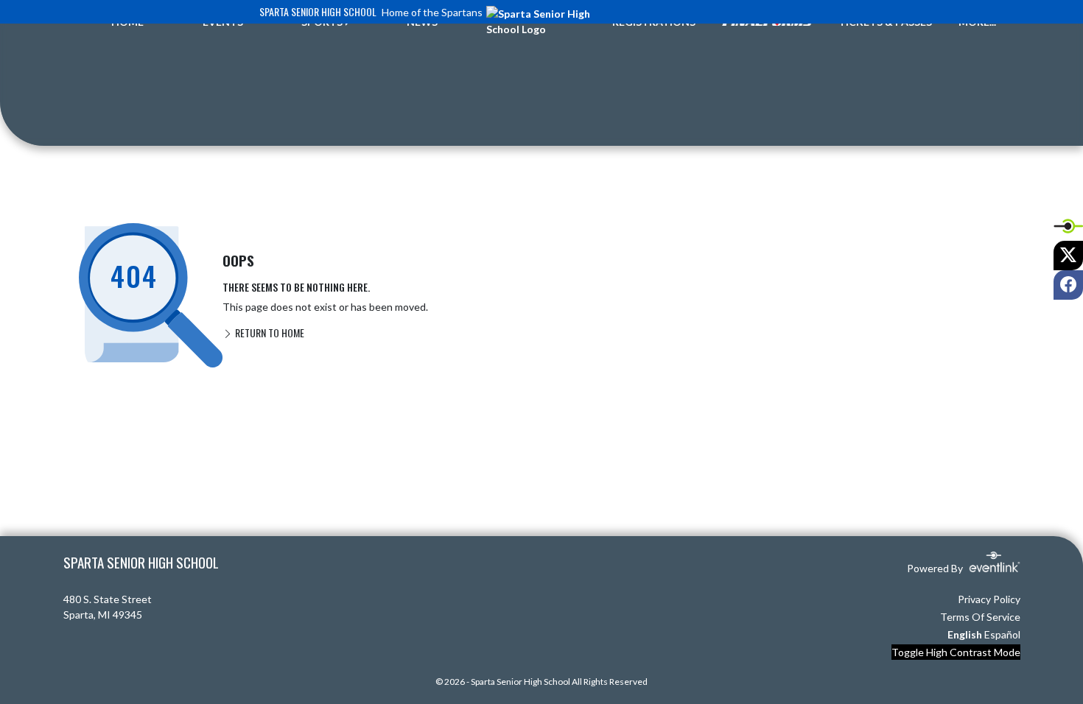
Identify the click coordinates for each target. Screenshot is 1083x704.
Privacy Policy (989, 599)
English (964, 634)
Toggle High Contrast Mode (955, 652)
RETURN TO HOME (268, 332)
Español (1002, 634)
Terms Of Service (980, 616)
